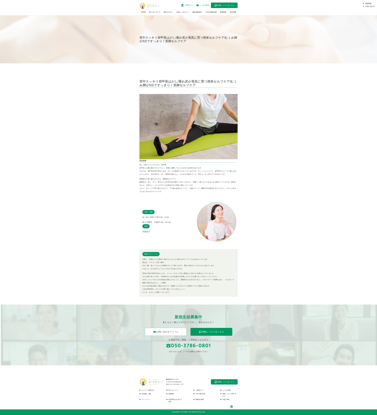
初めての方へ (168, 12)
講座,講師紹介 (197, 12)
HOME (143, 12)
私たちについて (154, 12)
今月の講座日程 (211, 12)
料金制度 (223, 12)
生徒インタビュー (182, 12)
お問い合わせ (370, 6)
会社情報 (233, 12)
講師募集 (368, 3)
